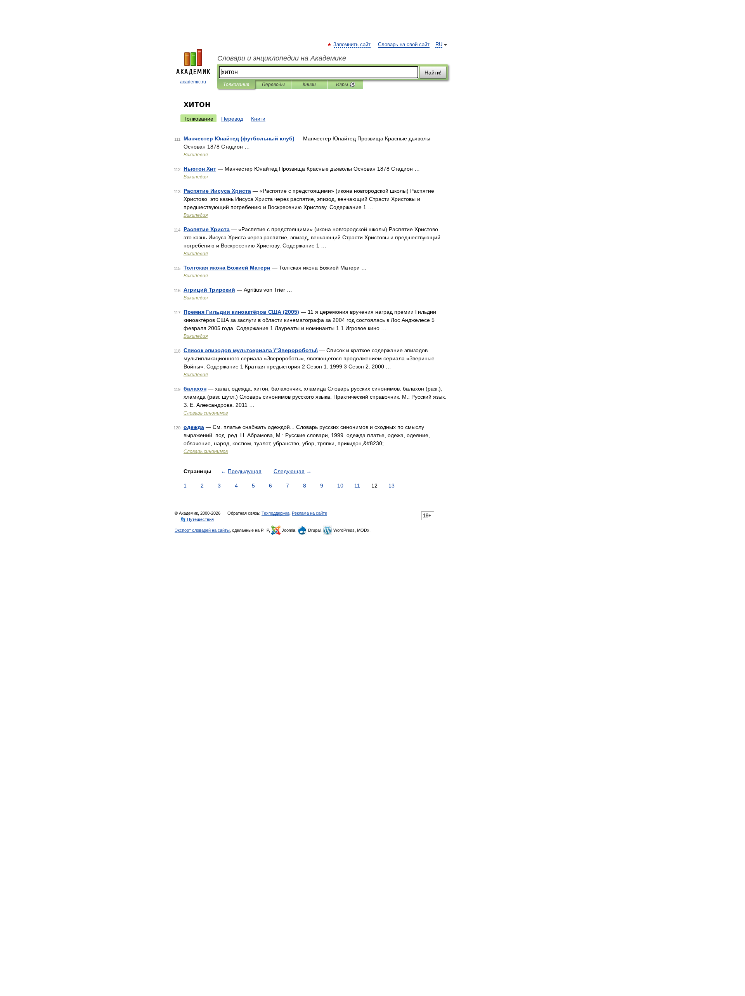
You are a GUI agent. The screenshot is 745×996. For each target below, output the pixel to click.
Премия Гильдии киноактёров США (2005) (241, 312)
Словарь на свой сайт (404, 44)
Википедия (196, 154)
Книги (309, 84)
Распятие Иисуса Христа (217, 191)
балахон (195, 389)
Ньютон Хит (200, 169)
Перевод (232, 119)
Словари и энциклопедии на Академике (281, 58)
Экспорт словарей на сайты (202, 530)
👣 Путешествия (197, 519)
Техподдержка (275, 513)
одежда (194, 427)
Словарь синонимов (206, 413)
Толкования (236, 84)
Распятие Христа (207, 229)
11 (357, 485)
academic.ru (193, 82)
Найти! (433, 72)
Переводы (273, 84)
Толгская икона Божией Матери (227, 268)
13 (391, 485)
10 (340, 485)
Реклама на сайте (309, 513)
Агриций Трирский (209, 290)
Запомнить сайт (352, 44)
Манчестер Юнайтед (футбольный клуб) (239, 138)
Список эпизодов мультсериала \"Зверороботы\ (251, 350)
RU (438, 44)
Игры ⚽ (345, 84)
